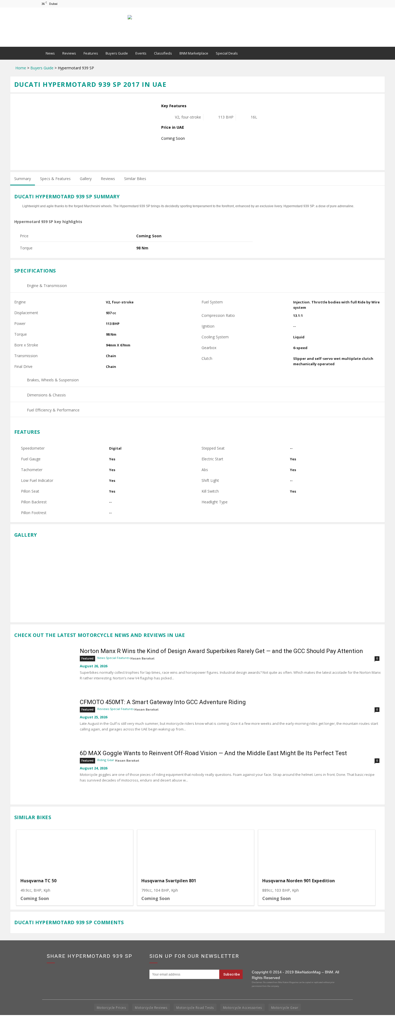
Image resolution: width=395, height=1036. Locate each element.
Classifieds (163, 53)
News (50, 53)
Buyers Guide (117, 53)
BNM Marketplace (193, 53)
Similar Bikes (135, 178)
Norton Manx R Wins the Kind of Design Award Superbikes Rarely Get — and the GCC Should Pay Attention (221, 651)
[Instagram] (346, 3)
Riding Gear (105, 760)
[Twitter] (355, 3)
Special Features (118, 658)
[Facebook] (337, 3)
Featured (87, 658)
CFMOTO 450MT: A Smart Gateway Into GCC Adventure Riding (163, 702)
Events (140, 53)
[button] (352, 53)
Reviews (69, 53)
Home (20, 67)
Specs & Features (55, 178)
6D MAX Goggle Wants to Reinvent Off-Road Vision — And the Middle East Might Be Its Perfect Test (213, 753)
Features (91, 53)
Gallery (86, 178)
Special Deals (227, 53)
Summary (22, 178)
